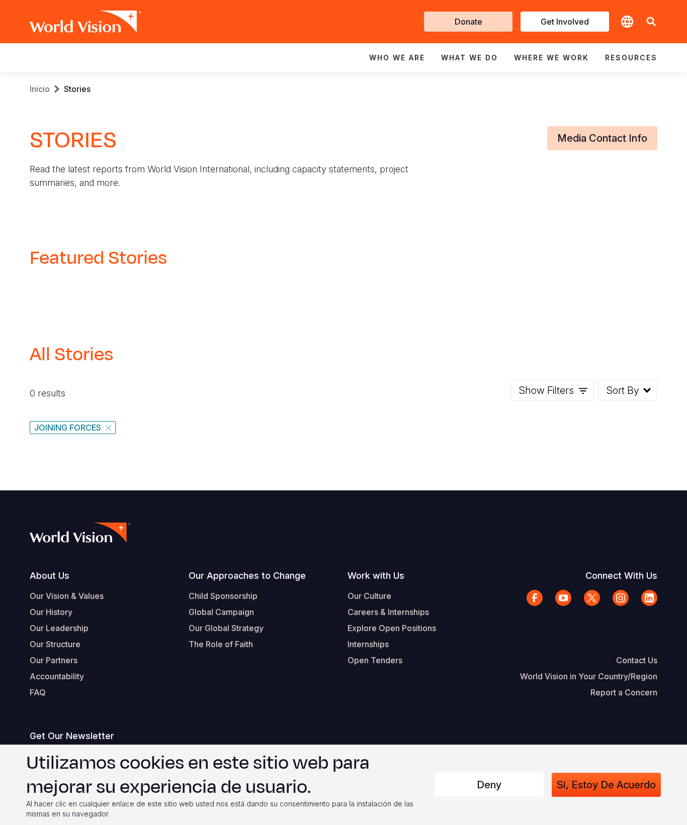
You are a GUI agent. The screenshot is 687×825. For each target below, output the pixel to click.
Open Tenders (375, 660)
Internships (368, 644)
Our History (51, 612)
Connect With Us (621, 575)
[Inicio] (71, 22)
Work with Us (376, 575)
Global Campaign (221, 612)
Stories (77, 89)
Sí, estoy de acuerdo (606, 785)
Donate (468, 22)
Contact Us (636, 660)
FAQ (38, 692)
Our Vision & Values (67, 596)
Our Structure (55, 644)
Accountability (57, 676)
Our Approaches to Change (247, 575)
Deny (489, 785)
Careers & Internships (388, 612)
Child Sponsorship (223, 596)
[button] (651, 22)
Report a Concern (623, 692)
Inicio (40, 89)
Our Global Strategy (226, 628)
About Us (49, 575)
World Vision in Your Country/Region (588, 676)
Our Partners (53, 660)
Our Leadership (59, 628)
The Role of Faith (221, 644)
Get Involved (565, 22)
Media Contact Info (602, 138)
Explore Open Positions (392, 628)
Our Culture (369, 596)
